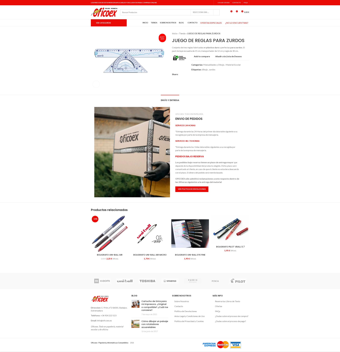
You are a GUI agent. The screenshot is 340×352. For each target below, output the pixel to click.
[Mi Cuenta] (225, 12)
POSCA (215, 281)
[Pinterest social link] (188, 74)
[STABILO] (170, 281)
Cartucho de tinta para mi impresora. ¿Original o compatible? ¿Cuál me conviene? (154, 306)
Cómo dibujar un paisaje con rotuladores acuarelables (154, 324)
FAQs (217, 311)
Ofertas (218, 306)
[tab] (170, 99)
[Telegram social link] (198, 74)
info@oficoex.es (104, 320)
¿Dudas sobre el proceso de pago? (230, 321)
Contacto (178, 306)
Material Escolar (233, 64)
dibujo (205, 69)
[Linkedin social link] (210, 3)
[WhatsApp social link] (195, 74)
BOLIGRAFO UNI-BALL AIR (109, 254)
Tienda (182, 33)
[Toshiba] (147, 281)
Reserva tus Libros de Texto (227, 301)
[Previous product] (242, 33)
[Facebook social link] (200, 3)
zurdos (212, 69)
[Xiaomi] (102, 281)
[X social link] (204, 3)
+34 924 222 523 (108, 315)
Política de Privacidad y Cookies (189, 321)
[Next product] (247, 33)
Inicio (174, 33)
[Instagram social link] (207, 3)
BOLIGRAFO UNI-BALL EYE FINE (190, 254)
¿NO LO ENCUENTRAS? (236, 22)
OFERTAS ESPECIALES (211, 22)
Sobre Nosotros (181, 301)
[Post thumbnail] (135, 308)
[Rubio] (192, 281)
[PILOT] (238, 281)
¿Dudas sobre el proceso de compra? (231, 316)
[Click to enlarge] (96, 84)
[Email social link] (185, 74)
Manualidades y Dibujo (213, 64)
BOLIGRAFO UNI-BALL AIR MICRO (150, 254)
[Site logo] (104, 12)
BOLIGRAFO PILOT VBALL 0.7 (230, 246)
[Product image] (150, 233)
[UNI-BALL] (124, 281)
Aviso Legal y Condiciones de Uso (189, 316)
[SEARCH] (217, 12)
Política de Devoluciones (185, 311)
